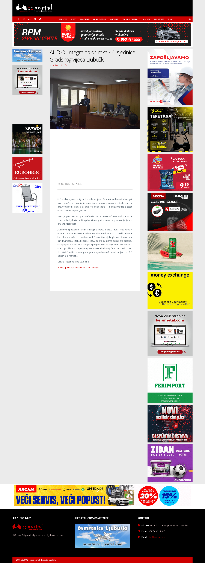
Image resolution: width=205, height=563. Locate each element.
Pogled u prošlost (131, 19)
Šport (73, 19)
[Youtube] (45, 19)
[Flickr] (29, 19)
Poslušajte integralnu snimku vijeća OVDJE (77, 267)
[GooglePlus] (24, 19)
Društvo (63, 19)
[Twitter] (39, 19)
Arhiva (146, 19)
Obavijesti (85, 19)
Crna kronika (99, 19)
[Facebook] (18, 19)
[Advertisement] (95, 154)
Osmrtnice (159, 19)
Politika (79, 184)
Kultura (114, 19)
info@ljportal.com (156, 537)
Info (169, 19)
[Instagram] (34, 19)
